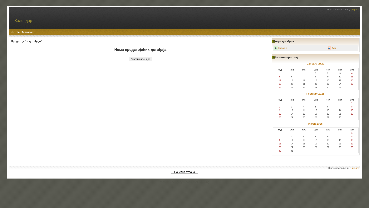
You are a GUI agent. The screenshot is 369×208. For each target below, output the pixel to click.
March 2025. (315, 123)
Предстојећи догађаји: (26, 41)
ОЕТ (13, 32)
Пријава (354, 9)
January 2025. (316, 63)
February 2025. (315, 93)
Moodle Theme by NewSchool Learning (184, 182)
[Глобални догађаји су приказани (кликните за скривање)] (276, 48)
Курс (334, 48)
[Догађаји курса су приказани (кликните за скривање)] (329, 48)
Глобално (282, 48)
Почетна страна (184, 172)
